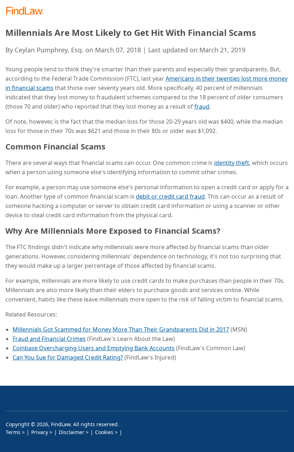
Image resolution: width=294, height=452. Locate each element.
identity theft (231, 163)
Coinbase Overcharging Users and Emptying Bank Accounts (94, 348)
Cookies (104, 432)
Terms (13, 432)
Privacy (39, 432)
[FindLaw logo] (27, 11)
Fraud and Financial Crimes (49, 339)
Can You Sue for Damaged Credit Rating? (68, 357)
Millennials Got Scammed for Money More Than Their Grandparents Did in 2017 (121, 329)
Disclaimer (71, 432)
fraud (201, 106)
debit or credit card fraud (170, 196)
